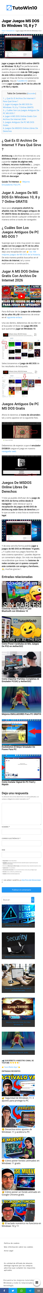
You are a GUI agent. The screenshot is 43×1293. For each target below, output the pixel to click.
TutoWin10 (22, 80)
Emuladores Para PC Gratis (18, 1053)
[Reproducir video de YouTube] (21, 296)
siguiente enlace (14, 317)
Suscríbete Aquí (10, 1067)
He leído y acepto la (21, 881)
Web (3, 850)
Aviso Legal (8, 1251)
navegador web (9, 451)
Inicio (3, 31)
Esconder (31, 93)
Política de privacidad (31, 880)
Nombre (6, 827)
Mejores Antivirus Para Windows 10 (18, 925)
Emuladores (11, 31)
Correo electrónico (11, 838)
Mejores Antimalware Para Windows (18, 957)
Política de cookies (12, 1243)
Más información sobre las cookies (18, 1247)
